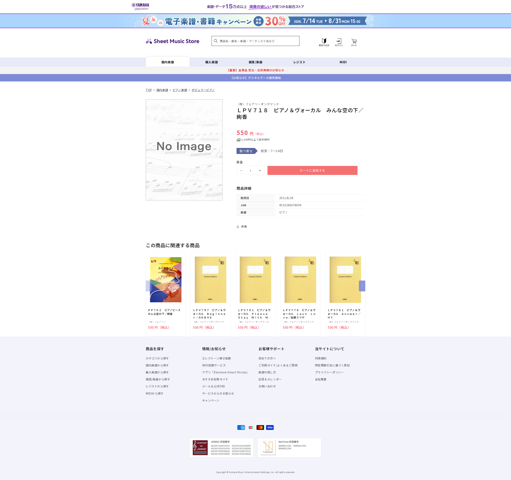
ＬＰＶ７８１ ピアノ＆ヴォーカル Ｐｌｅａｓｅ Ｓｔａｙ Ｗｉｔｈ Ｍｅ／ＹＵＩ (254, 313)
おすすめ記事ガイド (215, 379)
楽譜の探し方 (267, 372)
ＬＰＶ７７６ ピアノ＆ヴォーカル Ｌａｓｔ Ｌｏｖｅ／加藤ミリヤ (299, 313)
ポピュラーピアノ (203, 90)
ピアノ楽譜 (180, 90)
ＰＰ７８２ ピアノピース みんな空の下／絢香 (165, 311)
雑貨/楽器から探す (158, 379)
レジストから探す (157, 386)
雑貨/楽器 (255, 62)
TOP (149, 90)
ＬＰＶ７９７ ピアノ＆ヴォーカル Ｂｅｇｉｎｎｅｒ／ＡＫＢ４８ (209, 313)
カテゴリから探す (157, 358)
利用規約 (321, 358)
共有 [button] (244, 226)
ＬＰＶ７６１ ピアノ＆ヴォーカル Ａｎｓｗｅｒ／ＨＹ (344, 313)
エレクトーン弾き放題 (216, 358)
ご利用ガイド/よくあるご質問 (277, 365)
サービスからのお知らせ (218, 393)
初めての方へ (267, 358)
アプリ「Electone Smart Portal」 (225, 372)
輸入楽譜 (211, 62)
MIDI (343, 62)
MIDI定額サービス (214, 365)
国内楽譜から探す (157, 365)
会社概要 (321, 379)
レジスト (299, 62)
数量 (240, 162)
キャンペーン (211, 400)
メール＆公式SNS (213, 386)
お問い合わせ (267, 386)
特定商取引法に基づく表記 (332, 365)
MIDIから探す (155, 393)
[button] (255, 41)
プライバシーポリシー (329, 372)
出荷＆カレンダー (270, 379)
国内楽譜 (167, 62)
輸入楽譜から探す (157, 372)
